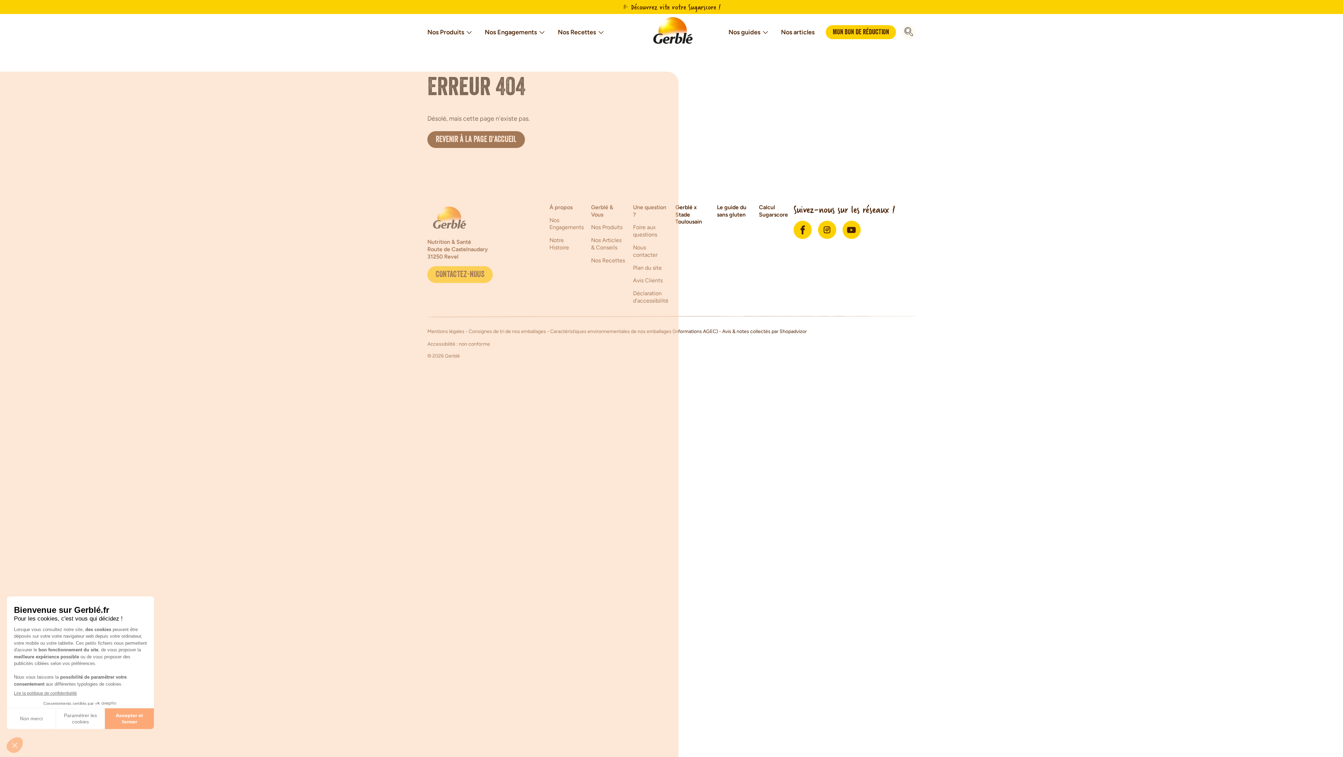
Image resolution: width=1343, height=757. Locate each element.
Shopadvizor (793, 331)
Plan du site (647, 267)
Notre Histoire (559, 244)
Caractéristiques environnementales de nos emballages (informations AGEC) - (636, 331)
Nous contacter (645, 251)
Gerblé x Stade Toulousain (688, 214)
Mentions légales (446, 331)
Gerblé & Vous (602, 211)
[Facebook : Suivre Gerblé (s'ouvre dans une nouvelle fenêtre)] (803, 230)
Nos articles (798, 32)
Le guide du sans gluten (731, 211)
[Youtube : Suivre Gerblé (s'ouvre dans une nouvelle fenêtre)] (852, 230)
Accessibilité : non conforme (458, 344)
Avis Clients (648, 280)
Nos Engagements (511, 32)
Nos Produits (445, 32)
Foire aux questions (645, 231)
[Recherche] (909, 32)
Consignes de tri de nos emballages (507, 331)
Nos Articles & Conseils (606, 244)
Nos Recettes (577, 32)
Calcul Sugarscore (773, 211)
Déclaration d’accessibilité (650, 297)
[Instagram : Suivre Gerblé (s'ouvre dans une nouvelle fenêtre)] (827, 230)
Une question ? (649, 211)
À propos (561, 207)
